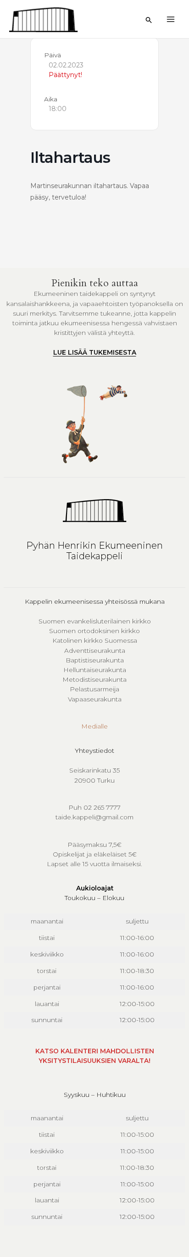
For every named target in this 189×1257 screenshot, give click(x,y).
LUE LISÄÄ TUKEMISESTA (94, 352)
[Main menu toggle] (171, 19)
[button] (149, 20)
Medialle (94, 726)
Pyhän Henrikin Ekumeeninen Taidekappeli (94, 551)
